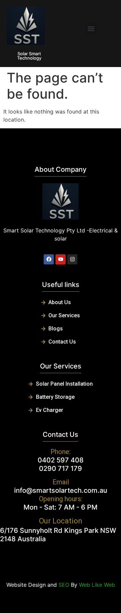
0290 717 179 (60, 468)
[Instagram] (72, 259)
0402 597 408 (61, 460)
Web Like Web (97, 584)
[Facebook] (49, 259)
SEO (63, 584)
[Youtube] (60, 259)
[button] (91, 28)
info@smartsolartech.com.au (60, 490)
